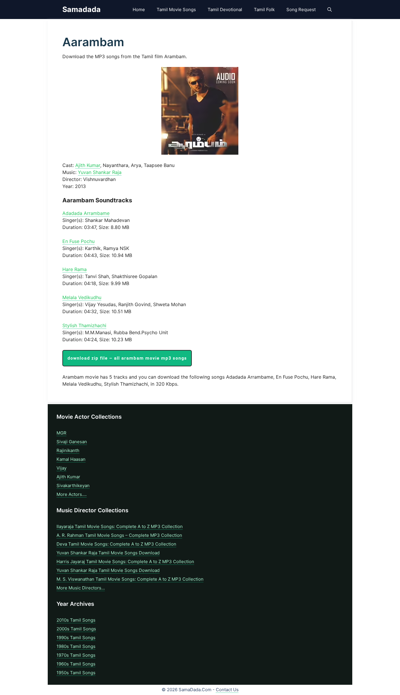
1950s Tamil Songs (76, 672)
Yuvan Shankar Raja (100, 172)
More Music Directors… (81, 588)
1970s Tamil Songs (76, 655)
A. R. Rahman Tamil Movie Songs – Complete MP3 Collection (119, 535)
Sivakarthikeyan (73, 485)
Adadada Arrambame (86, 213)
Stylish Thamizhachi (84, 325)
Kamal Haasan (71, 459)
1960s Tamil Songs (76, 664)
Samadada (81, 9)
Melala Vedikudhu (81, 297)
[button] (330, 9)
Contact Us (227, 689)
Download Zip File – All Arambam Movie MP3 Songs (127, 358)
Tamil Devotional (225, 9)
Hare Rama (74, 269)
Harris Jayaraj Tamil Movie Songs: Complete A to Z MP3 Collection (125, 561)
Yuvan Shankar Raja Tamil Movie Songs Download (108, 553)
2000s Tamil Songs (76, 629)
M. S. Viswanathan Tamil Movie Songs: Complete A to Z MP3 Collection (130, 579)
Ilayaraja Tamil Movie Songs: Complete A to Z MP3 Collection (120, 526)
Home (139, 9)
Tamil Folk (264, 9)
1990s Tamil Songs (76, 637)
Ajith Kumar (87, 165)
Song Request (301, 9)
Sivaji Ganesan (72, 441)
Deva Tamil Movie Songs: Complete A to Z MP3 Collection (116, 544)
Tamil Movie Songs (176, 9)
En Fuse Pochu (78, 241)
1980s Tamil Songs (76, 646)
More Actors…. (72, 494)
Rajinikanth (68, 450)
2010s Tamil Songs (76, 620)
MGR (61, 433)
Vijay (61, 468)
